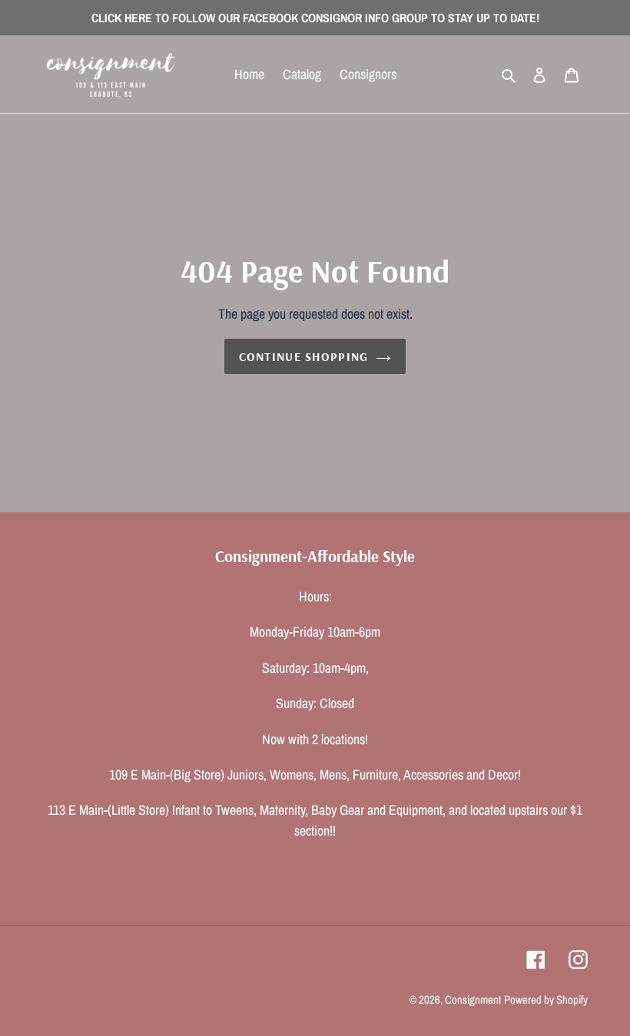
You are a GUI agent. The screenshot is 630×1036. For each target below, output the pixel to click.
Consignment (473, 999)
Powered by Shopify (546, 999)
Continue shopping (304, 356)
